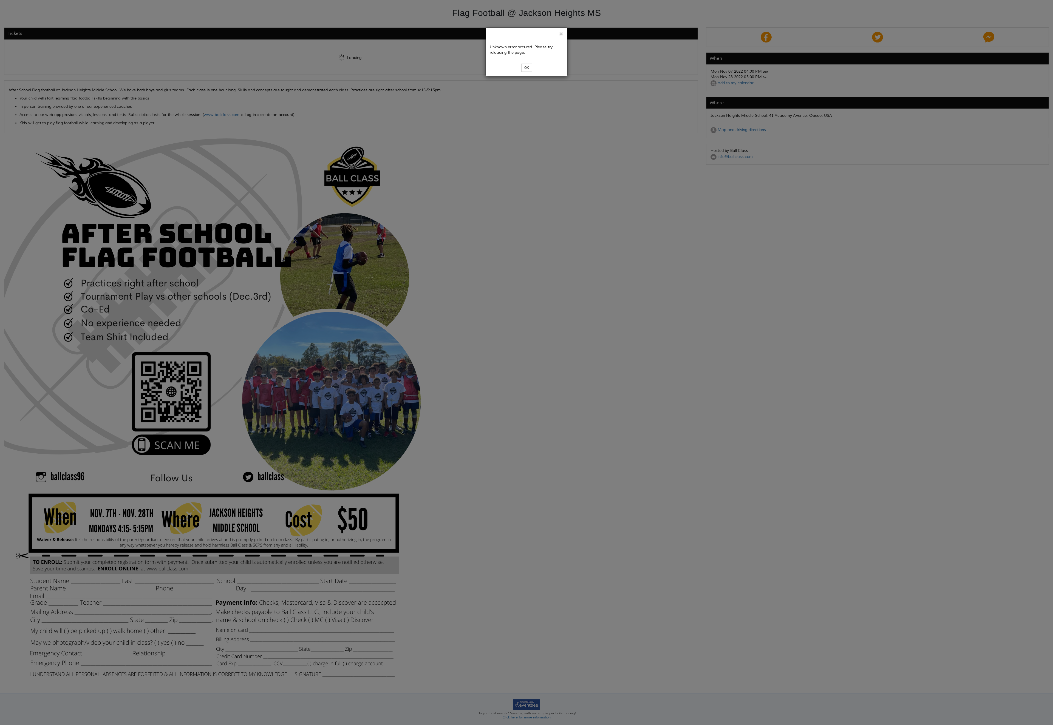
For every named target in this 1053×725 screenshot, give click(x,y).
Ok (526, 68)
